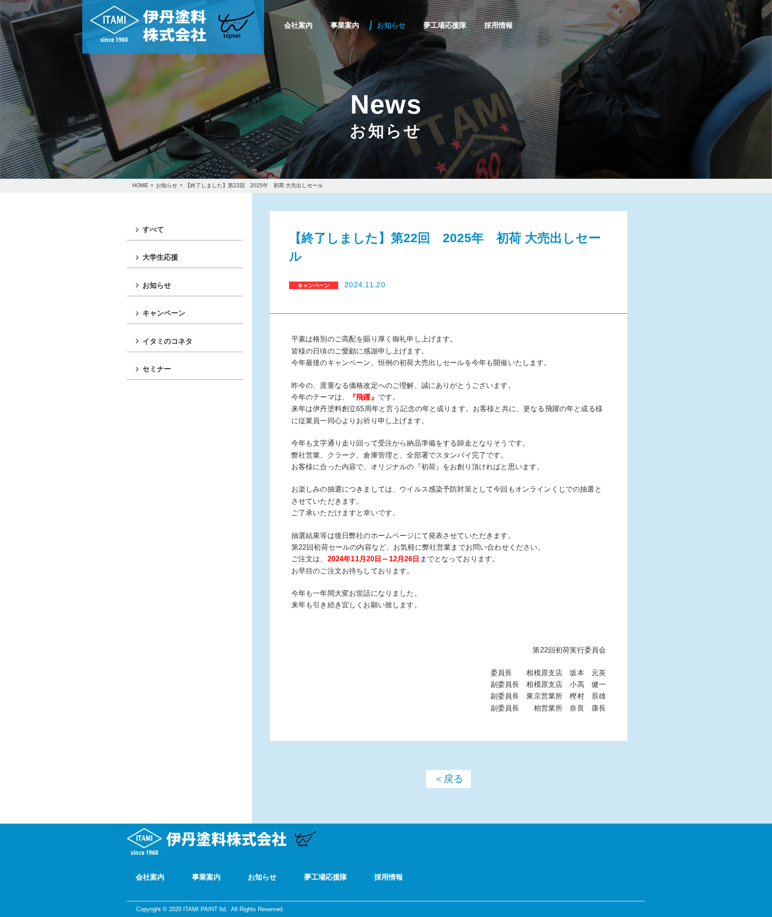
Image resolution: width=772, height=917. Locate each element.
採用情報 (498, 25)
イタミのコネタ (168, 341)
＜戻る (449, 778)
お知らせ (391, 25)
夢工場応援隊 (445, 25)
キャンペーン (164, 313)
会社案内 (298, 25)
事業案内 (345, 25)
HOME (140, 185)
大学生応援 (160, 257)
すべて (153, 229)
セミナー (157, 369)
